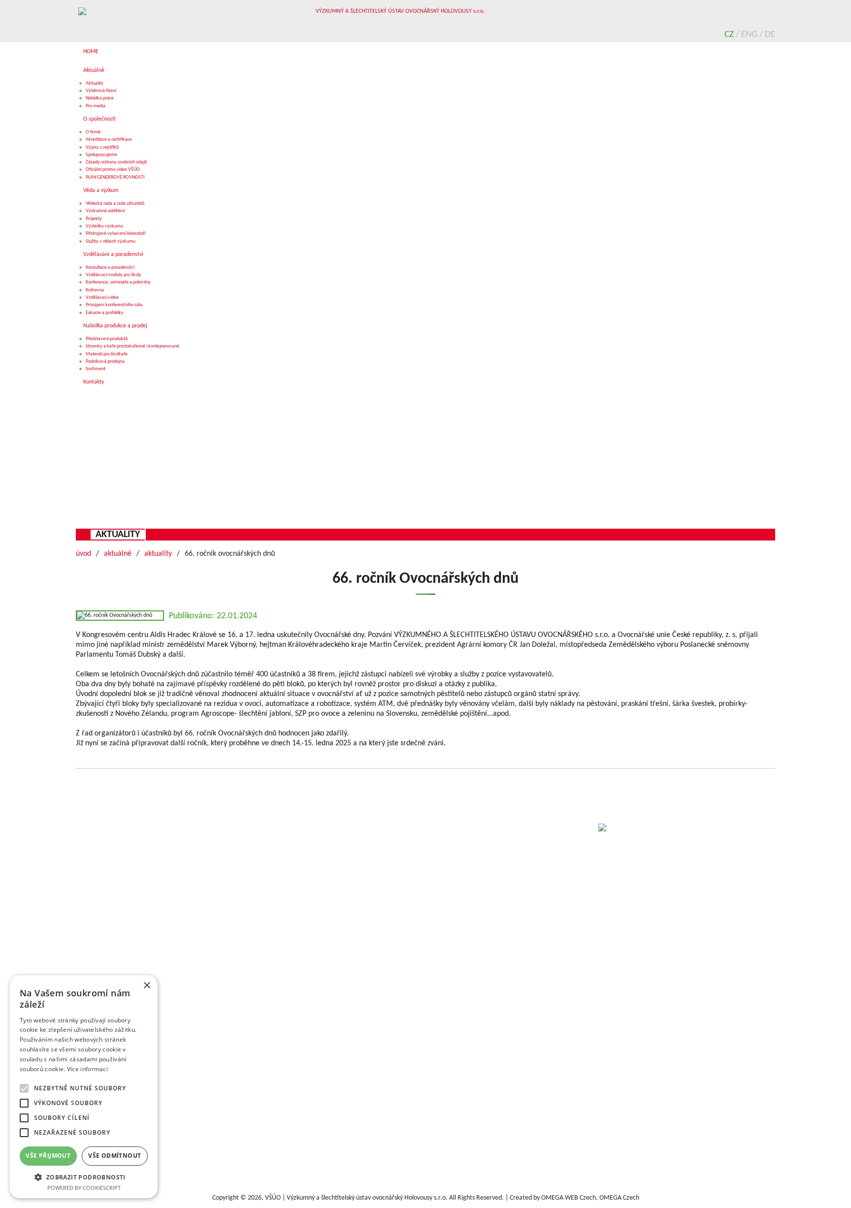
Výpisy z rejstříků (102, 147)
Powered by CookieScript (84, 1187)
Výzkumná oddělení (105, 211)
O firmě (93, 132)
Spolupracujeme (101, 155)
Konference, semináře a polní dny (118, 282)
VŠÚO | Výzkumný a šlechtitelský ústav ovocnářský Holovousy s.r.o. (356, 1198)
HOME (90, 52)
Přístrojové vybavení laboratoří (115, 233)
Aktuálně (93, 70)
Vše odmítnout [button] (114, 1155)
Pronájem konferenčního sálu (114, 305)
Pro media (95, 106)
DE (770, 34)
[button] (84, 1176)
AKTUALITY (118, 535)
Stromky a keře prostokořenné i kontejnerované (132, 346)
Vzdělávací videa (102, 297)
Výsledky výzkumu (104, 226)
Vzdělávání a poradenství (113, 254)
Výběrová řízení (101, 91)
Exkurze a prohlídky (105, 313)
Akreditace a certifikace (109, 139)
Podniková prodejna (105, 361)
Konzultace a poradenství (110, 267)
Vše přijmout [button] (48, 1155)
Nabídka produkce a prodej (115, 326)
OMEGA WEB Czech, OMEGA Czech (590, 1198)
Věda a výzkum (101, 190)
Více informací (87, 1069)
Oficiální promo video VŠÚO (113, 169)
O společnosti (99, 119)
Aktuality (94, 83)
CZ (730, 34)
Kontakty (93, 382)
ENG (750, 34)
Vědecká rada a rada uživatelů (115, 203)
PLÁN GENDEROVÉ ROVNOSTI (115, 177)
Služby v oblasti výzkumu (110, 241)
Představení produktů (107, 339)
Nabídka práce (100, 98)
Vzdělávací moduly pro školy (113, 275)
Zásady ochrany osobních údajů (116, 162)
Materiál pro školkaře (107, 354)
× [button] (146, 985)
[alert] (84, 1086)
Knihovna (95, 290)
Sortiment (95, 369)
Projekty (94, 219)
